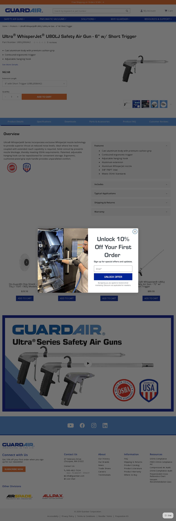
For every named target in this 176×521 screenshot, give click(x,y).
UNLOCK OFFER (113, 276)
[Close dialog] (135, 231)
